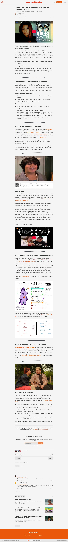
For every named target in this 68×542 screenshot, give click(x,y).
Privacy (10, 540)
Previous (18, 458)
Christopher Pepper (20, 13)
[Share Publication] (55, 2)
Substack (57, 540)
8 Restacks (27, 450)
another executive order (42, 134)
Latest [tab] (19, 496)
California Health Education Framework (42, 259)
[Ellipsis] (53, 476)
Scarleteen (35, 429)
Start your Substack (32, 540)
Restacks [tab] (21, 466)
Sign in (64, 2)
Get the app (38, 540)
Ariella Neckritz (37, 355)
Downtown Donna (20, 476)
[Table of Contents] (1, 271)
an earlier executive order (33, 132)
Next (50, 458)
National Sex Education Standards (27, 261)
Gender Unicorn (25, 276)
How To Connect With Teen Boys (23, 499)
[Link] (13, 81)
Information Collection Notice (33, 446)
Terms (13, 540)
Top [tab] (16, 496)
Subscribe (59, 2)
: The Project (32, 347)
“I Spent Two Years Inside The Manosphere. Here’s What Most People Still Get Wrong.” (29, 517)
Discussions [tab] (23, 496)
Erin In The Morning (41, 137)
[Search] (53, 2)
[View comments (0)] (25, 504)
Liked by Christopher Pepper (22, 477)
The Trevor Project (43, 429)
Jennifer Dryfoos (20, 482)
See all (17, 525)
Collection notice (16, 540)
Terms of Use (39, 445)
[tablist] (19, 466)
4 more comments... (18, 491)
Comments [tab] (17, 466)
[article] (34, 502)
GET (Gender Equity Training (22, 347)
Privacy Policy (42, 446)
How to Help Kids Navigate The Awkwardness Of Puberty (29, 507)
